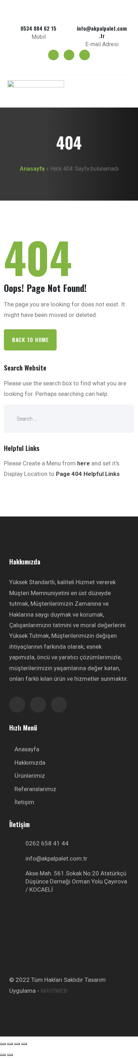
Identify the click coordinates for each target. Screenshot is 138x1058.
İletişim (24, 802)
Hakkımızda (30, 762)
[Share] (10, 1044)
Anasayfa (32, 168)
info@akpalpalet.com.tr (56, 858)
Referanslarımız (35, 789)
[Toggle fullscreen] (17, 1044)
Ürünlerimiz (30, 775)
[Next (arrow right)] (10, 1055)
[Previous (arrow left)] (3, 1055)
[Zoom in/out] (24, 1044)
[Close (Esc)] (3, 1044)
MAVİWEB (54, 990)
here (83, 463)
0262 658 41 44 (47, 843)
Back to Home (30, 339)
